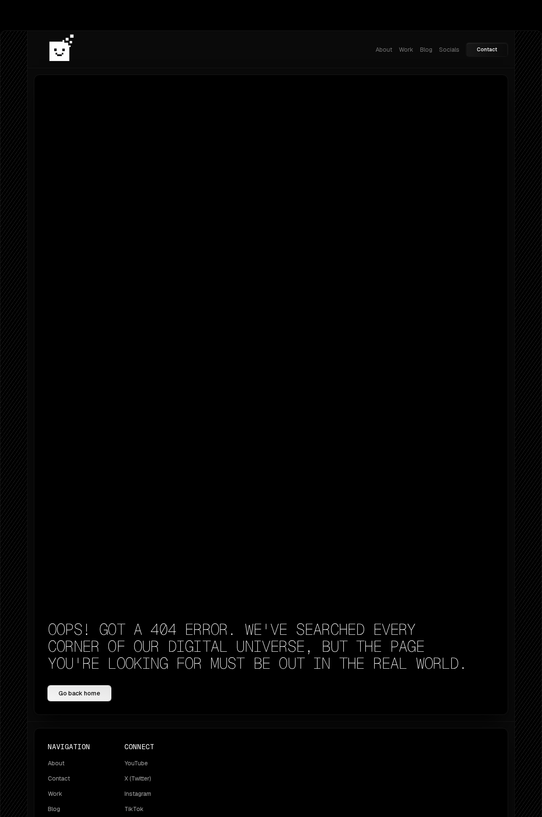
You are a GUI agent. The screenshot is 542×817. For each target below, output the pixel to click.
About (384, 49)
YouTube (136, 763)
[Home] (61, 49)
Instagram (137, 794)
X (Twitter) (137, 778)
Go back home (79, 693)
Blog (426, 49)
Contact (487, 49)
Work (406, 49)
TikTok (134, 809)
